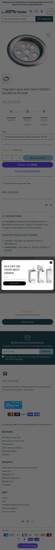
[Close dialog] (51, 262)
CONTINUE (14, 283)
